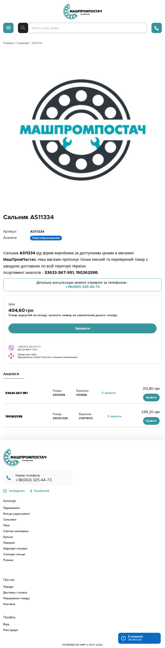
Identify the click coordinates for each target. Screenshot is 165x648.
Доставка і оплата (15, 592)
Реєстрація (10, 630)
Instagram (17, 491)
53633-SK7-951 (16, 393)
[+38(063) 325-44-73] (156, 28)
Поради (8, 587)
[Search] (23, 28)
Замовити (82, 328)
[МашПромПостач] (82, 11)
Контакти (9, 604)
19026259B (13, 416)
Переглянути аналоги (46, 238)
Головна (8, 43)
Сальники (23, 43)
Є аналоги (109, 393)
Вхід (6, 624)
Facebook (41, 491)
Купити (151, 397)
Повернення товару (16, 598)
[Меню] (8, 28)
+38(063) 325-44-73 (83, 286)
